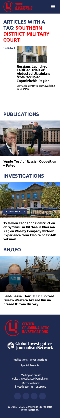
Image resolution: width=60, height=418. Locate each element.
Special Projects (30, 365)
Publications (21, 114)
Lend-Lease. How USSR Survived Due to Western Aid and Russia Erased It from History (28, 300)
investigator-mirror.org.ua (30, 386)
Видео (12, 249)
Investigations (23, 176)
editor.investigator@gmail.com (30, 378)
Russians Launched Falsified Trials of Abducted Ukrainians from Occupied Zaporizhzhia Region (33, 74)
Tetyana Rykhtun (14, 211)
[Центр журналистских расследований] (19, 6)
